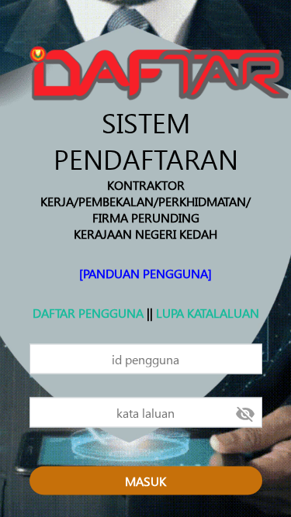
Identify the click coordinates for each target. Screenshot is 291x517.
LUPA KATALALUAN (207, 312)
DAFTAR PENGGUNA (88, 312)
